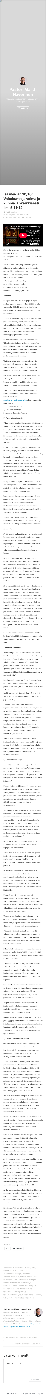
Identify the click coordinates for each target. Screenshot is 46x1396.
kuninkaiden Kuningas (27, 1280)
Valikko (24, 108)
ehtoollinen (19, 1267)
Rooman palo (30, 1286)
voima (11, 1298)
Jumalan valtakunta (11, 1277)
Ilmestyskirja (30, 1267)
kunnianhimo (15, 1283)
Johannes (26, 1273)
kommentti (35, 1379)
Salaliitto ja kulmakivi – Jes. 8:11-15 (28, 1344)
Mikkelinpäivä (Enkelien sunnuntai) (18, 215)
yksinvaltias (19, 1298)
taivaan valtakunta (10, 1295)
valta (5, 1298)
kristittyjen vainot (10, 1280)
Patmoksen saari (10, 1286)
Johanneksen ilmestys (12, 1273)
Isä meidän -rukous (11, 1270)
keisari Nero (32, 1277)
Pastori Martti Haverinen (23, 92)
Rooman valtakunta (11, 1289)
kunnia (6, 1283)
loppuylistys (26, 1283)
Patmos (21, 1286)
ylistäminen (29, 1298)
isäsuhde (23, 1270)
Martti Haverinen (11, 212)
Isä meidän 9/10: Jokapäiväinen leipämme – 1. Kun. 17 (21, 1338)
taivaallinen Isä (26, 1289)
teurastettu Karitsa (26, 1295)
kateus (23, 1277)
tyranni (38, 1295)
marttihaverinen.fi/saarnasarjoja (15, 400)
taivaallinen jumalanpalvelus (14, 1292)
